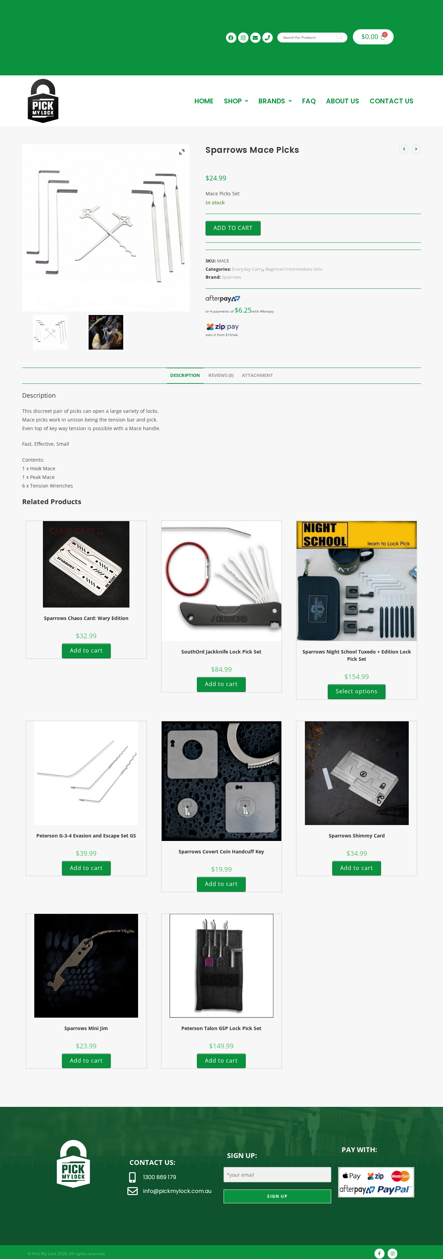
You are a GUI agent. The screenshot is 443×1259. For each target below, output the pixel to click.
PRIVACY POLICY (261, 1253)
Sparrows (231, 277)
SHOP (233, 101)
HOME (204, 101)
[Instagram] (243, 38)
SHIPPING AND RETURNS (309, 1253)
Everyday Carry (247, 269)
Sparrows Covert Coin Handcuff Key (221, 851)
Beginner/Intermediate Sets (293, 269)
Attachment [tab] (257, 375)
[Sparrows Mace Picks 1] (50, 332)
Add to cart (233, 228)
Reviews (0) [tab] (221, 375)
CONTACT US (392, 101)
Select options (357, 691)
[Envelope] (255, 38)
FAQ (309, 101)
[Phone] (267, 38)
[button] (236, 101)
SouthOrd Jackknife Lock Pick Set (221, 651)
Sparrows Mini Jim (86, 1028)
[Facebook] (231, 38)
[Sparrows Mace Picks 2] (106, 332)
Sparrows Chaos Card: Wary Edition (86, 618)
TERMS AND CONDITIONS (212, 1253)
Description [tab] (185, 375)
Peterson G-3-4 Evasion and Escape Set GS (86, 835)
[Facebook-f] (379, 1254)
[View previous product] (404, 149)
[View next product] (416, 149)
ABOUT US (342, 101)
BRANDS (272, 101)
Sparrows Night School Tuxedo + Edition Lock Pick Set (356, 655)
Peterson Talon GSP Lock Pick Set (221, 1028)
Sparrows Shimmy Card (357, 835)
